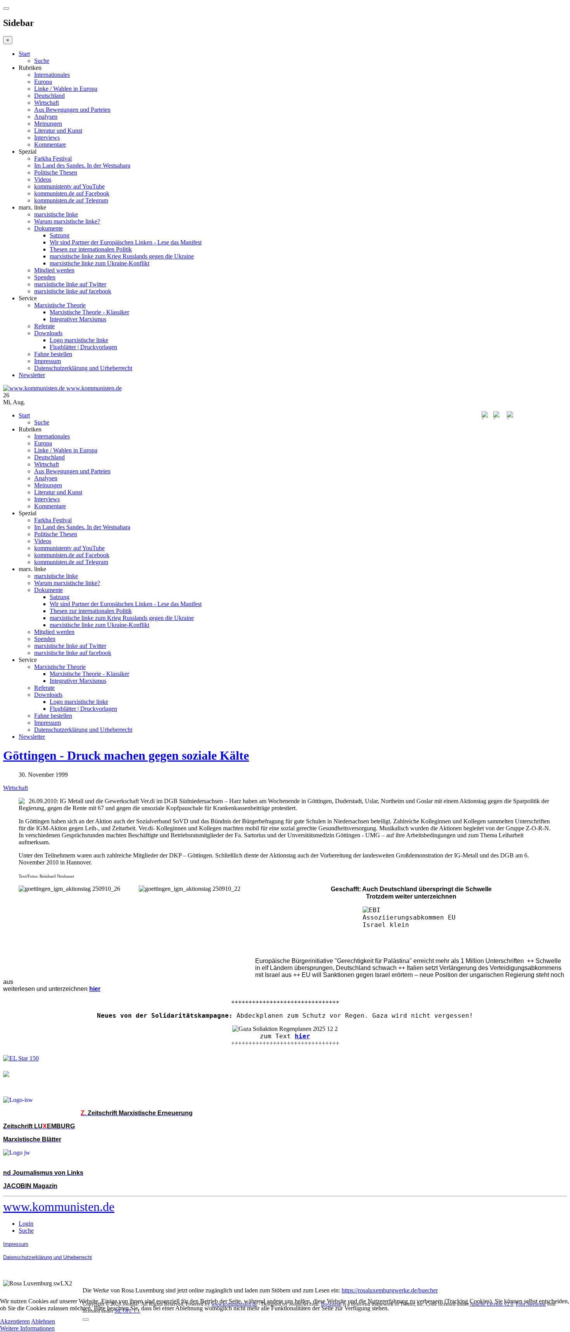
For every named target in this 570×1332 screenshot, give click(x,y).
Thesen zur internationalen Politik (91, 249)
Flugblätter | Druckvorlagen (83, 347)
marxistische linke (56, 214)
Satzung (59, 235)
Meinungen (48, 123)
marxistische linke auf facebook (72, 291)
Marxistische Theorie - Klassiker (89, 312)
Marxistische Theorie (60, 305)
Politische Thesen (55, 172)
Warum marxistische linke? (67, 221)
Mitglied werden (54, 270)
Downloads (48, 333)
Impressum (47, 361)
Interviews (47, 137)
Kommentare (50, 144)
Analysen (45, 116)
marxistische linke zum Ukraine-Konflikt (99, 263)
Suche (41, 60)
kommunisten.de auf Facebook (71, 193)
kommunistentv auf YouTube (69, 186)
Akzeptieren (15, 1321)
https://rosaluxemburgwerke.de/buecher (390, 1290)
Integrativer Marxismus (78, 319)
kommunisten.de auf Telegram (71, 200)
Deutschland (49, 95)
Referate (44, 326)
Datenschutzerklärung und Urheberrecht (83, 368)
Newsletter (32, 375)
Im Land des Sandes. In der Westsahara (82, 165)
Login (26, 1223)
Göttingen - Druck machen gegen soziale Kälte (126, 755)
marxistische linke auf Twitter (70, 284)
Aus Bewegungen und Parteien (72, 109)
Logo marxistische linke (79, 340)
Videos (42, 179)
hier (302, 1036)
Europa (43, 81)
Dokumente (48, 228)
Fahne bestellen (53, 354)
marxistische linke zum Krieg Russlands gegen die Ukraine (122, 256)
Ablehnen (43, 1321)
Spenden (44, 277)
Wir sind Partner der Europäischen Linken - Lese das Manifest (126, 242)
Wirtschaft (46, 102)
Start (24, 53)
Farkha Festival (53, 158)
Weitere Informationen (27, 1328)
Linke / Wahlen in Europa (65, 88)
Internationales (52, 74)
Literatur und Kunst (58, 130)
